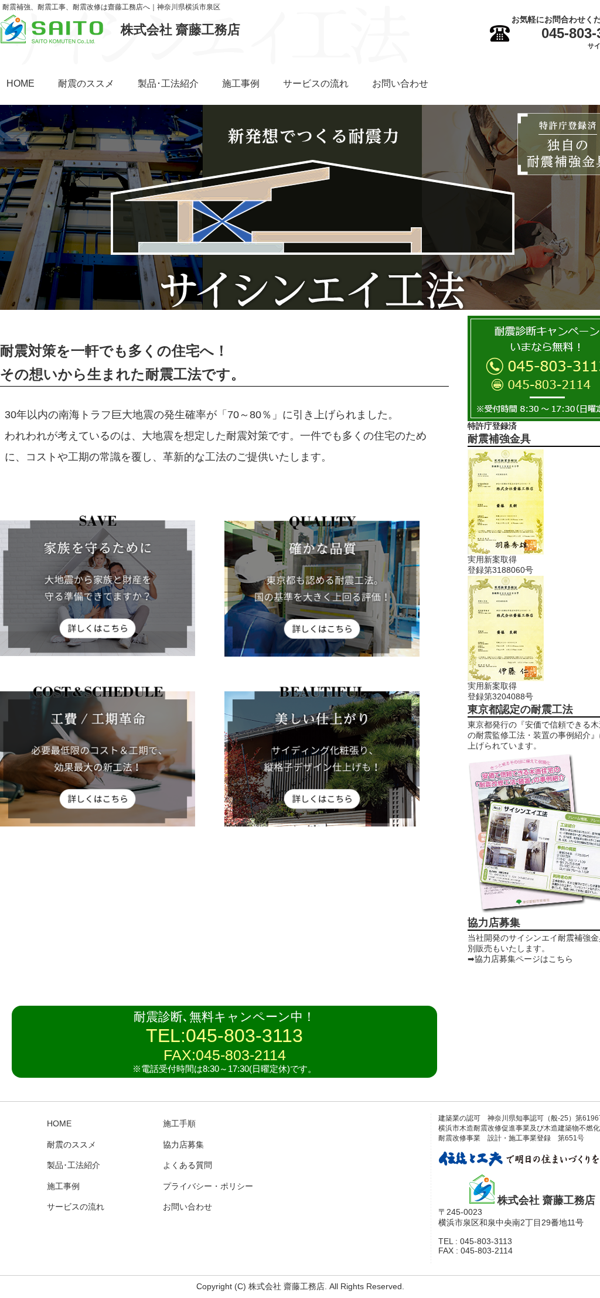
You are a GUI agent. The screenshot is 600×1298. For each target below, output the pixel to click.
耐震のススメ (86, 83)
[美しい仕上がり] (322, 823)
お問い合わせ (400, 83)
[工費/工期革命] (97, 823)
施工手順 (179, 1123)
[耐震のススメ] (97, 653)
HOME (20, 83)
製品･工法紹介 (168, 83)
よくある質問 (187, 1165)
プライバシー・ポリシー (208, 1186)
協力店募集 (183, 1144)
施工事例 (241, 83)
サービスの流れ (316, 83)
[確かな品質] (322, 653)
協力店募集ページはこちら (524, 959)
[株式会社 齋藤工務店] (52, 40)
